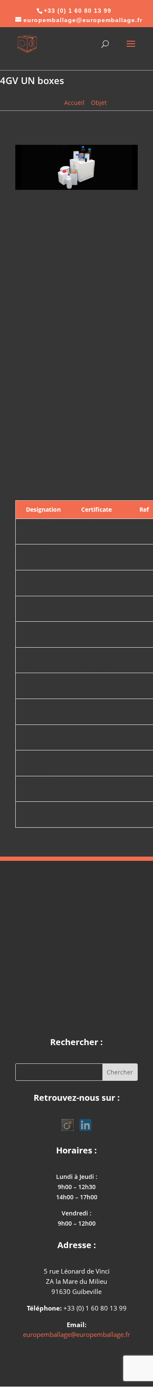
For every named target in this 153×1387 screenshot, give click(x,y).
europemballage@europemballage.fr (76, 1334)
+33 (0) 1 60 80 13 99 (77, 10)
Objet (99, 103)
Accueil (74, 103)
